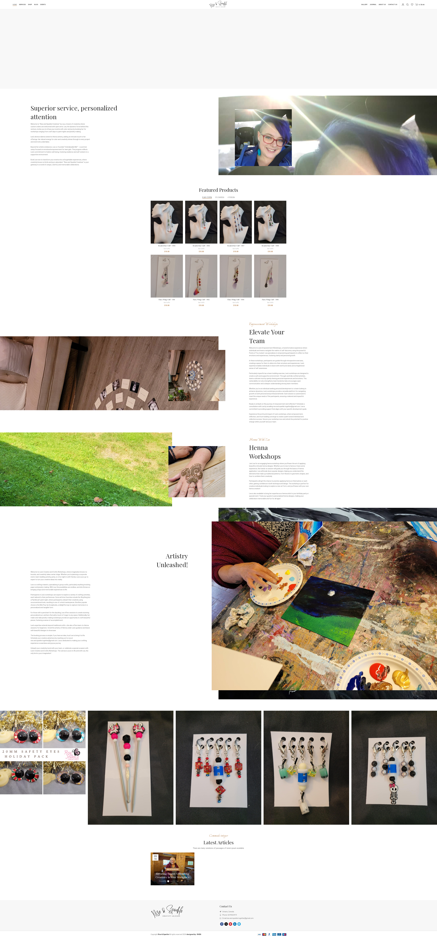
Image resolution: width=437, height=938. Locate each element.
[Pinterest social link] (230, 924)
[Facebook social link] (222, 924)
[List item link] (253, 915)
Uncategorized (172, 869)
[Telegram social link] (239, 924)
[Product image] (167, 222)
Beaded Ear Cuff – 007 (235, 246)
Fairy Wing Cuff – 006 (270, 300)
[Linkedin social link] (234, 924)
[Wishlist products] (412, 4)
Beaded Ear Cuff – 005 (201, 246)
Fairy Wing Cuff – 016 (167, 300)
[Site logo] (218, 4)
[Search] (407, 4)
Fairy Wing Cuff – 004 (235, 300)
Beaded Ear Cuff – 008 (270, 246)
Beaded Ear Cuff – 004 (166, 246)
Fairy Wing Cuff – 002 (201, 300)
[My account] (403, 4)
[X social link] (226, 924)
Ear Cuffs (167, 248)
